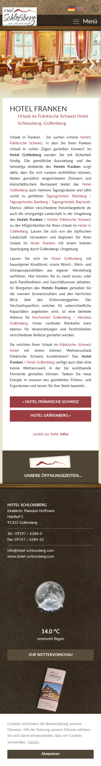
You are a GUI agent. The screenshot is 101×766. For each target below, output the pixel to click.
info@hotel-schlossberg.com (30, 551)
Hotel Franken (42, 243)
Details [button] (33, 742)
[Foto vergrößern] (50, 64)
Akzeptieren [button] (50, 754)
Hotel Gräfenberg (66, 259)
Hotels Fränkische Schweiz (69, 220)
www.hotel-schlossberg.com (30, 556)
